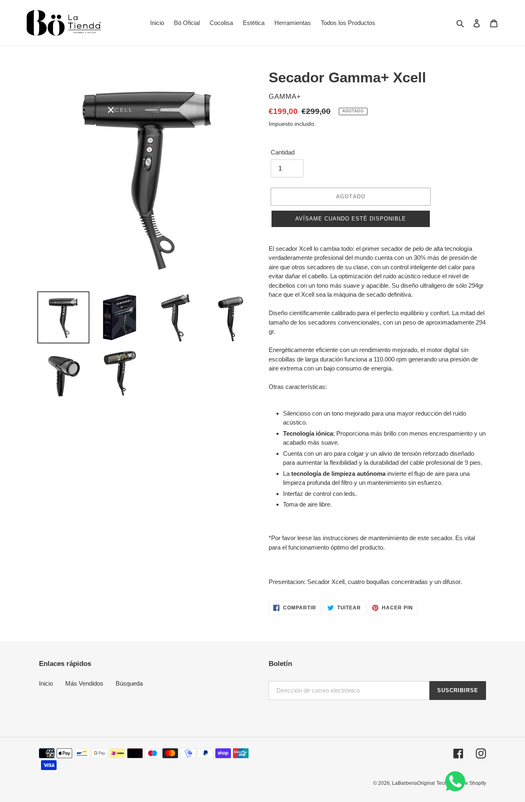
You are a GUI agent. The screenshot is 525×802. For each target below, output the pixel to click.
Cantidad (282, 152)
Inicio (46, 683)
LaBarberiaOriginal (413, 783)
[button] (351, 219)
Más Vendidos (84, 683)
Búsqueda (129, 683)
